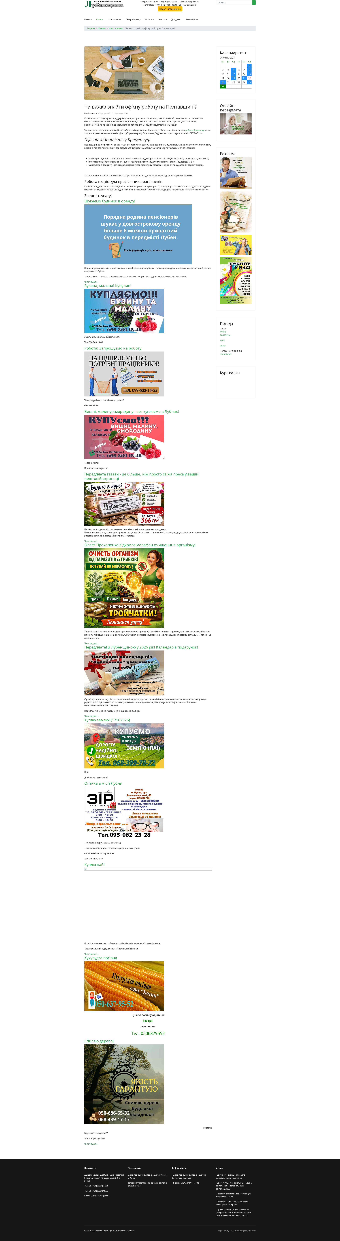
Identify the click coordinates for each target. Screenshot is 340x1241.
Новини (99, 19)
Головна (88, 19)
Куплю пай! (94, 864)
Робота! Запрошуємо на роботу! (113, 348)
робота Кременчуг (195, 130)
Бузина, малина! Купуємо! (107, 285)
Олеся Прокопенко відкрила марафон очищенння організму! (140, 544)
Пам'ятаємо (149, 19)
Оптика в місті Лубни (103, 783)
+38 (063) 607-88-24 (168, 1)
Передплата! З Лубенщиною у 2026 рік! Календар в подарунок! (141, 647)
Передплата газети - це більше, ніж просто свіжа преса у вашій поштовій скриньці (141, 476)
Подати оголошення (170, 8)
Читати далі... (91, 281)
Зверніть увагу (134, 19)
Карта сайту (223, 1230)
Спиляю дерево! (99, 1040)
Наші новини (89, 113)
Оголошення (115, 19)
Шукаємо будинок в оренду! (109, 200)
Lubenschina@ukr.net (188, 1)
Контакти (163, 19)
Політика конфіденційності (243, 1230)
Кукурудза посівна (100, 957)
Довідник (175, 19)
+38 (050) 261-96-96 (149, 1)
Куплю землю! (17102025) (107, 719)
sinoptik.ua (225, 354)
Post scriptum (192, 19)
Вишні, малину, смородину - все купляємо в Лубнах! (131, 411)
